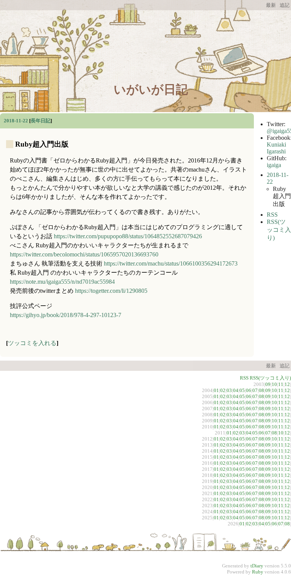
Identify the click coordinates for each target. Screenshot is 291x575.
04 (235, 390)
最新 (271, 5)
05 (242, 390)
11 (280, 384)
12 (287, 384)
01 (216, 390)
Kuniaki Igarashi (276, 148)
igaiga (274, 165)
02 (222, 390)
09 (268, 384)
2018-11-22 (16, 120)
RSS (272, 214)
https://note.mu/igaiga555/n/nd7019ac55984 (62, 281)
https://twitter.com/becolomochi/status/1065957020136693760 (84, 254)
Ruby (257, 572)
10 (274, 384)
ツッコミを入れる (32, 343)
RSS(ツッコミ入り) (279, 230)
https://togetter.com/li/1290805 (111, 291)
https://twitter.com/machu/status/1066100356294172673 (171, 263)
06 (248, 390)
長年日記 (40, 120)
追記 (284, 5)
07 (255, 390)
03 (229, 390)
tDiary (256, 566)
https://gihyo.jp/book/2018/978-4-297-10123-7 (65, 315)
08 (261, 390)
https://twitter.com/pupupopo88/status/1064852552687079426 (128, 236)
